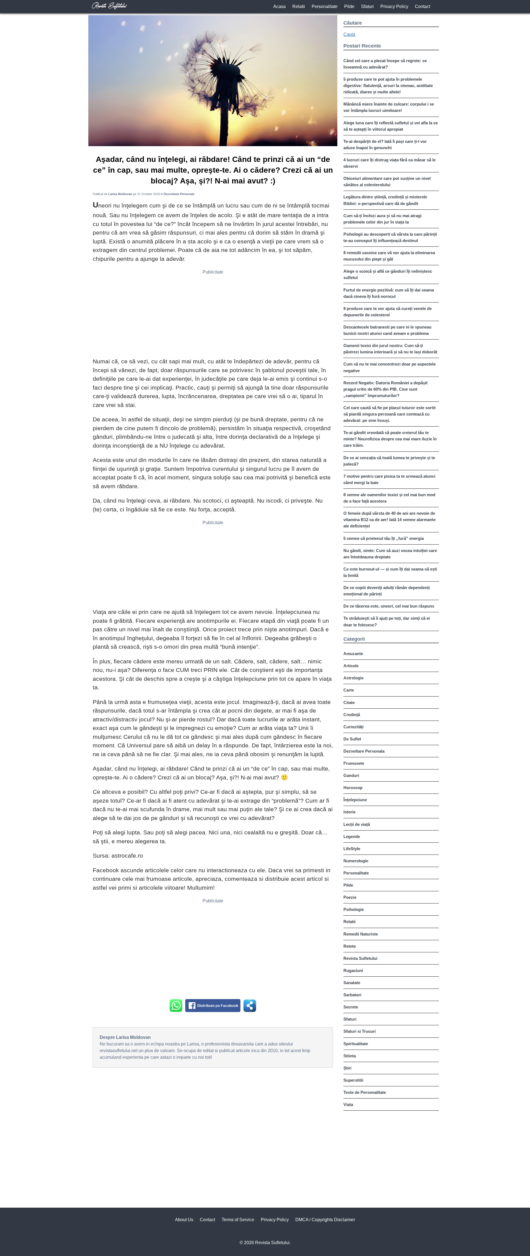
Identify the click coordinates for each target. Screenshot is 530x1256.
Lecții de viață (356, 824)
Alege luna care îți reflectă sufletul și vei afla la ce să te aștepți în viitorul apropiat (390, 126)
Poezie (349, 897)
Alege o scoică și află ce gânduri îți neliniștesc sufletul (387, 274)
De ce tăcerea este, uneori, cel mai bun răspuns (388, 606)
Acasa (279, 6)
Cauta (349, 34)
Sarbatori (352, 994)
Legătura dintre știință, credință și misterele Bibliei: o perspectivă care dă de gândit (385, 200)
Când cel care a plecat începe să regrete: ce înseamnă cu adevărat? (385, 63)
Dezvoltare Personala (364, 751)
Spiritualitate (355, 1043)
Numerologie (355, 860)
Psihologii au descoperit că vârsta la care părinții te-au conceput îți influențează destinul (390, 237)
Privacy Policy (394, 6)
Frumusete (353, 763)
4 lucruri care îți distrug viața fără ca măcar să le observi (389, 163)
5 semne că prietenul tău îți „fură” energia (383, 538)
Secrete (350, 1007)
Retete (349, 946)
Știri (347, 1068)
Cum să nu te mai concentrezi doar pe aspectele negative (389, 367)
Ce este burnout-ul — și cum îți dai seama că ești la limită (390, 572)
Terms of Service (238, 1219)
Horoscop (352, 787)
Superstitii (353, 1080)
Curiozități (353, 726)
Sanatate (351, 982)
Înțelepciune (355, 799)
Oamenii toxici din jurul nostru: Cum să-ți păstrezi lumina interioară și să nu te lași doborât (390, 348)
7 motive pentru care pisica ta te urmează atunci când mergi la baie (389, 479)
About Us (184, 1219)
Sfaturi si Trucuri (359, 1031)
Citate (349, 702)
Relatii (298, 6)
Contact (422, 6)
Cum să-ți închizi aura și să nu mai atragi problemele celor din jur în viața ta (382, 218)
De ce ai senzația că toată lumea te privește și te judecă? (389, 460)
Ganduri (351, 775)
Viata (348, 1104)
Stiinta (349, 1055)
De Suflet (352, 739)
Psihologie (353, 909)
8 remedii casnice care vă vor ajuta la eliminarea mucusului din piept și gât (389, 255)
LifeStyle (351, 848)
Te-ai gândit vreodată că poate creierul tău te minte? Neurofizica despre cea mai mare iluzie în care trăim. (390, 439)
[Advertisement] (213, 315)
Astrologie (353, 678)
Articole (351, 665)
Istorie (349, 812)
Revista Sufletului (360, 958)
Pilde (349, 6)
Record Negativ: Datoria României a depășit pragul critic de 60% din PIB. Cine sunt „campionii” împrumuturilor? (385, 389)
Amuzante (353, 653)
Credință (351, 714)
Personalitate (325, 6)
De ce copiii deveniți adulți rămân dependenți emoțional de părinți (386, 590)
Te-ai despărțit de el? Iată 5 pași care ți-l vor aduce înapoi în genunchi (385, 144)
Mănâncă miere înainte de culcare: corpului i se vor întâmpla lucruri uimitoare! (388, 107)
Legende (351, 836)
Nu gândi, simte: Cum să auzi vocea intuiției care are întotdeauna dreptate (390, 553)
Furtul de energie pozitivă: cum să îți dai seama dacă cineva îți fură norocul (388, 293)
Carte (348, 690)
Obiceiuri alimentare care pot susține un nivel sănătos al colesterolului (387, 181)
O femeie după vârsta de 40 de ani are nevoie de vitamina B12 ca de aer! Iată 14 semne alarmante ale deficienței (389, 519)
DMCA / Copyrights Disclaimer (325, 1219)
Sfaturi (367, 6)
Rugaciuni (353, 970)
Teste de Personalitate (364, 1092)
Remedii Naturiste (360, 934)
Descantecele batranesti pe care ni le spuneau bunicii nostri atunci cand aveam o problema (387, 330)
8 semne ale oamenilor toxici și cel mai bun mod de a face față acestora (389, 497)
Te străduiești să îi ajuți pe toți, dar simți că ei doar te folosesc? (386, 621)
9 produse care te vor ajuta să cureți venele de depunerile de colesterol (387, 311)
